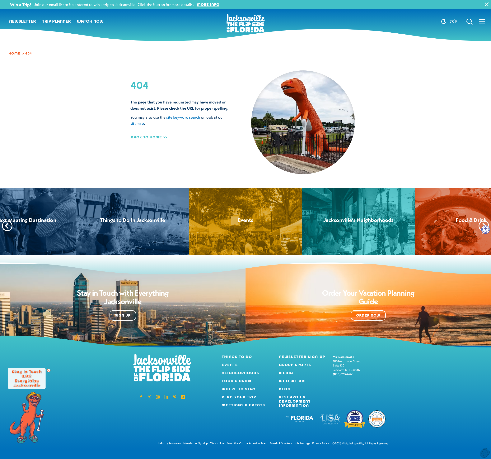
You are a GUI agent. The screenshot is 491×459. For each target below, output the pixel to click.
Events (230, 365)
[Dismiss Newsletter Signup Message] (48, 370)
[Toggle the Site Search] (469, 21)
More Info (208, 4)
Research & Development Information (295, 401)
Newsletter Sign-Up (302, 357)
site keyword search (183, 117)
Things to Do (237, 357)
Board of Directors (280, 443)
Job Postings (302, 443)
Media (286, 373)
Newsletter (22, 21)
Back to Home (146, 137)
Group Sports (295, 365)
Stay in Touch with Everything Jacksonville (27, 378)
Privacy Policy (320, 443)
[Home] (245, 24)
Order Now (368, 315)
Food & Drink (237, 381)
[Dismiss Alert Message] (486, 4)
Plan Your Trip (239, 397)
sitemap (137, 123)
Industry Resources (169, 443)
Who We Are (293, 381)
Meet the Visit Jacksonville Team (247, 443)
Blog (285, 389)
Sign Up (123, 315)
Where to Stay (239, 389)
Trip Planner (56, 21)
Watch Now (90, 21)
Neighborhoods (240, 373)
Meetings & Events (243, 405)
